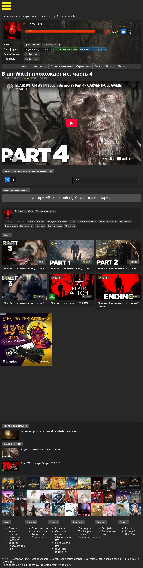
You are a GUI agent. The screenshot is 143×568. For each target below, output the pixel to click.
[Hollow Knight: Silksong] (71, 496)
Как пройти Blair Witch (61, 16)
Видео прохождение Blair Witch (41, 449)
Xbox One (59, 49)
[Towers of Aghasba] (122, 509)
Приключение (32, 44)
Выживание (26, 226)
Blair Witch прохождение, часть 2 (118, 268)
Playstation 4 (86, 49)
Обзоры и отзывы (62, 66)
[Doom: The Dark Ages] (109, 496)
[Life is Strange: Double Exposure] (122, 496)
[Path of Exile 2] (97, 483)
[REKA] (135, 496)
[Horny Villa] (46, 509)
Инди (73, 221)
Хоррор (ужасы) (51, 44)
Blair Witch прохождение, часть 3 (23, 303)
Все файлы (108, 528)
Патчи (105, 534)
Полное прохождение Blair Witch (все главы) (50, 431)
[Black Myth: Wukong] (20, 483)
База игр (14, 540)
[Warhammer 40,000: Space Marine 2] (58, 496)
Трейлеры (84, 531)
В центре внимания (61, 550)
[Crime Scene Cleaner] (46, 483)
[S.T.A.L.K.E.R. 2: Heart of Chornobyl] (8, 483)
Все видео (84, 528)
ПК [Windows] (32, 49)
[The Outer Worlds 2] (58, 509)
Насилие (40, 226)
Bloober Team (32, 54)
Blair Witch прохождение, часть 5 (23, 268)
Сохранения (39, 537)
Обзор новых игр (63, 538)
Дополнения (109, 531)
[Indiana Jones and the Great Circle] (58, 483)
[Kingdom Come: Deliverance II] (33, 483)
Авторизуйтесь (45, 197)
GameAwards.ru (11, 16)
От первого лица (87, 221)
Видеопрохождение (90, 537)
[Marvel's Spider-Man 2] (97, 496)
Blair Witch (38, 16)
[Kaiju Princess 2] (109, 509)
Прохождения (40, 528)
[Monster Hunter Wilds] (8, 509)
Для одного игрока (57, 221)
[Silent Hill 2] (33, 496)
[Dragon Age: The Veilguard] (8, 496)
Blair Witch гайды (24, 211)
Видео (98, 66)
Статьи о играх (60, 533)
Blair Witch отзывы (45, 211)
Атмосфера (125, 221)
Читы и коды (39, 531)
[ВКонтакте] (123, 31)
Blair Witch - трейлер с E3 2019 (69, 303)
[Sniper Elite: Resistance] (46, 496)
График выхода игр (15, 535)
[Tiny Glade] (97, 509)
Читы (121, 66)
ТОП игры (15, 543)
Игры (26, 16)
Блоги (128, 528)
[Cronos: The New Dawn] (20, 509)
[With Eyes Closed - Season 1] (84, 509)
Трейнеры (38, 534)
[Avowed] (122, 483)
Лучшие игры (13, 530)
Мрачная (70, 226)
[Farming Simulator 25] (84, 483)
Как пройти (40, 66)
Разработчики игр (17, 547)
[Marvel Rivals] (71, 509)
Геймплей (84, 534)
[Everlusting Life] (135, 509)
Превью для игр (62, 544)
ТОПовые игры (36, 221)
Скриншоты (83, 66)
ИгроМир (130, 534)
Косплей (130, 531)
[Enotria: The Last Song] (33, 509)
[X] (129, 31)
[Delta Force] (109, 483)
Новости (24, 66)
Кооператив (11, 226)
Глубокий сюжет (108, 221)
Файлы (110, 66)
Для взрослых (54, 226)
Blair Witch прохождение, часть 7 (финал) (118, 304)
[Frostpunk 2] (135, 483)
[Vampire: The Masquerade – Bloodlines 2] (20, 496)
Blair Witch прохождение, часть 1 (71, 268)
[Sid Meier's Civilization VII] (84, 496)
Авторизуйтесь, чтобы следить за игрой (119, 24)
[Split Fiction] (71, 483)
